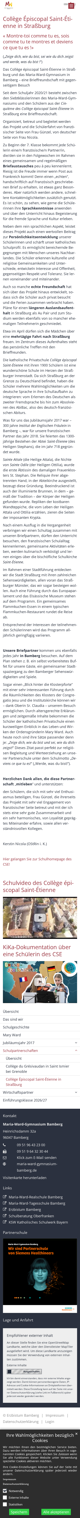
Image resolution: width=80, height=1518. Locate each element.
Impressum (9, 1479)
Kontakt (10, 1115)
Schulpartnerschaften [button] (20, 1050)
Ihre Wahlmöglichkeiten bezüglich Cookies (40, 1437)
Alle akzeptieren (56, 1512)
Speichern (19, 1512)
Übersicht (11, 1011)
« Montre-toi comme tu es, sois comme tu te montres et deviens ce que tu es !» (38, 41)
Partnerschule (15, 1232)
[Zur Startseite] (40, 5)
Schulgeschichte (16, 1027)
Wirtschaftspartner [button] (18, 1092)
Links (7, 1188)
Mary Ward (12, 1035)
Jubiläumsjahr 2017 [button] (18, 1042)
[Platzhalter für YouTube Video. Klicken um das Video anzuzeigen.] (40, 918)
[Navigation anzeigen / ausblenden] (71, 6)
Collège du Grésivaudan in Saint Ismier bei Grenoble (37, 1069)
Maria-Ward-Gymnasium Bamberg (33, 1124)
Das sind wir (13, 1019)
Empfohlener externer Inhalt (30, 1335)
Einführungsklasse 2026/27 (25, 1100)
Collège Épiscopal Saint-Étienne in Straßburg (37, 22)
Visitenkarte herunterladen (24, 1177)
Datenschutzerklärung (16, 1484)
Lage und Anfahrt (18, 1320)
